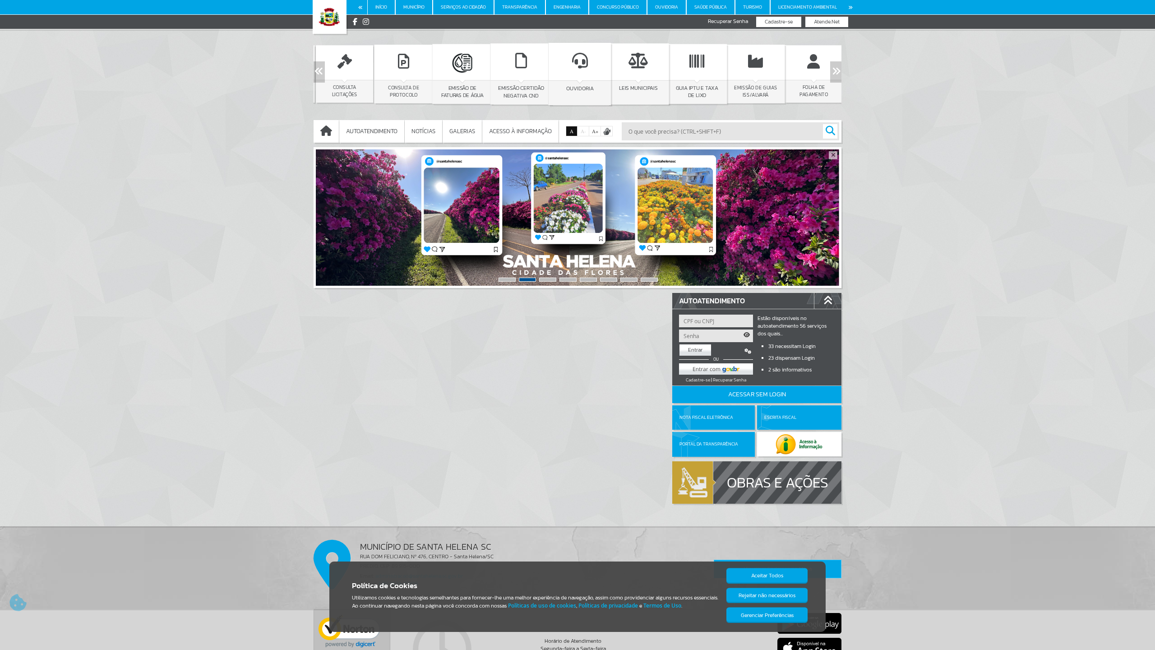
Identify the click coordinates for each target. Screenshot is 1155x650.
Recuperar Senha (728, 21)
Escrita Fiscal (780, 417)
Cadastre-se (779, 22)
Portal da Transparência (708, 444)
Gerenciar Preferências (767, 615)
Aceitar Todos (767, 575)
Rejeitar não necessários (767, 595)
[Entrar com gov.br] (716, 369)
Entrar (695, 350)
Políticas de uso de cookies (542, 605)
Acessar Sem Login (757, 394)
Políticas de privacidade (608, 605)
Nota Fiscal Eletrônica (706, 417)
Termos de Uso (662, 605)
